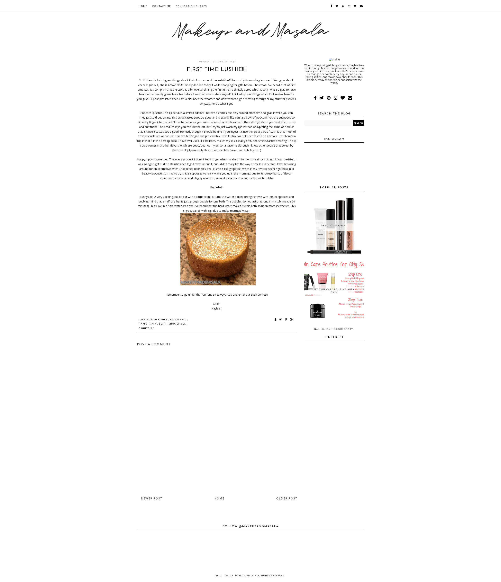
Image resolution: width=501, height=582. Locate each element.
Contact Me (161, 6)
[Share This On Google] (291, 319)
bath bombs (159, 320)
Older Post (286, 498)
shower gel (178, 324)
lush (163, 324)
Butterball (178, 320)
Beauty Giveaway (334, 225)
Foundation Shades (191, 6)
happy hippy (148, 324)
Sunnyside (146, 328)
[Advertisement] (216, 462)
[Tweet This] (281, 319)
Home (143, 6)
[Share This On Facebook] (275, 319)
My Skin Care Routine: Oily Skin (334, 291)
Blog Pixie (246, 575)
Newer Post (151, 498)
